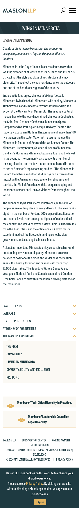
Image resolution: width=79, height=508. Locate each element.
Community (14, 354)
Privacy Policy (64, 459)
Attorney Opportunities (19, 329)
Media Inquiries (39, 445)
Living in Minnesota (20, 361)
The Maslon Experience (18, 336)
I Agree (40, 502)
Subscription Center (34, 440)
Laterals (9, 313)
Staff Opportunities (17, 321)
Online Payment (61, 440)
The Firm (12, 346)
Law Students (12, 306)
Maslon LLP (9, 440)
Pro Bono (12, 377)
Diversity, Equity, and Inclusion (28, 369)
